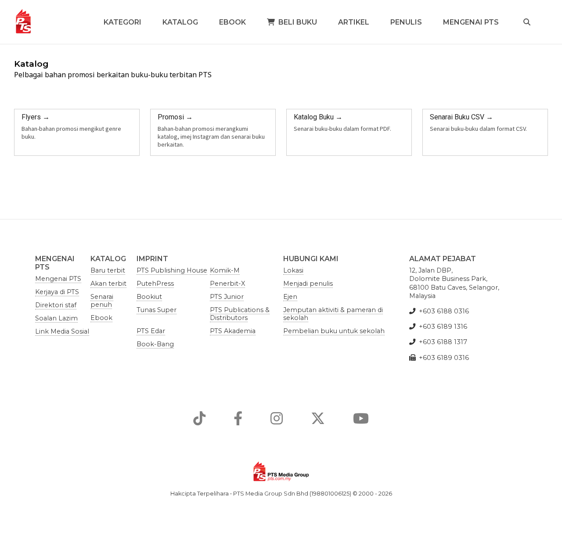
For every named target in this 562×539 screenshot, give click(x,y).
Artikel (353, 22)
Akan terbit (108, 283)
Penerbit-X (227, 283)
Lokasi (293, 270)
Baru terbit (107, 270)
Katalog (180, 22)
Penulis (406, 22)
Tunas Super (157, 310)
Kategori (122, 22)
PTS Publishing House (172, 270)
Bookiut (149, 297)
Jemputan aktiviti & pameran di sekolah (333, 314)
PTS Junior (227, 297)
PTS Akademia (233, 331)
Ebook (232, 22)
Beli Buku (297, 22)
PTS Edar (151, 331)
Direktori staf (55, 305)
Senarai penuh (101, 301)
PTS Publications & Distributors (240, 314)
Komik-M (225, 270)
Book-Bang (155, 344)
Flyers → (36, 117)
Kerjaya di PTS (57, 292)
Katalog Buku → (318, 117)
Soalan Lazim (56, 318)
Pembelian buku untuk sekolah (334, 331)
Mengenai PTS (471, 22)
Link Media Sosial (62, 331)
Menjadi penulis (308, 283)
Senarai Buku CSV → (461, 117)
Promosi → (175, 117)
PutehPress (155, 283)
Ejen (290, 297)
